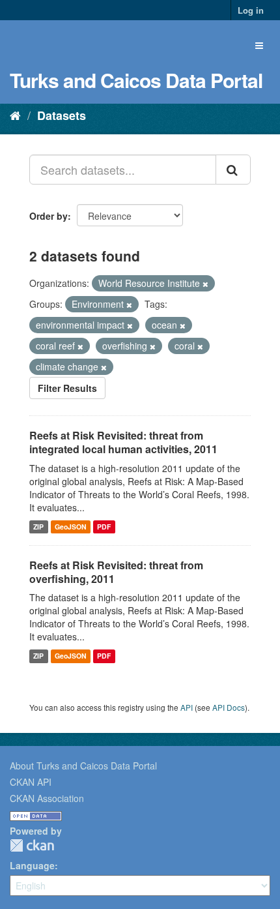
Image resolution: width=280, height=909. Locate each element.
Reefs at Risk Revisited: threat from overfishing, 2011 (116, 572)
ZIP (38, 526)
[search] (233, 170)
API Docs (228, 707)
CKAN (32, 845)
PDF (104, 526)
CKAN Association (47, 798)
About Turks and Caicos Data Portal (83, 765)
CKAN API (30, 781)
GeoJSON (71, 526)
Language (32, 865)
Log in (251, 10)
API (186, 707)
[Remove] (205, 283)
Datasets (61, 115)
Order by (48, 215)
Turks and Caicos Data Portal (136, 80)
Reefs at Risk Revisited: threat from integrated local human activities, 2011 (123, 442)
